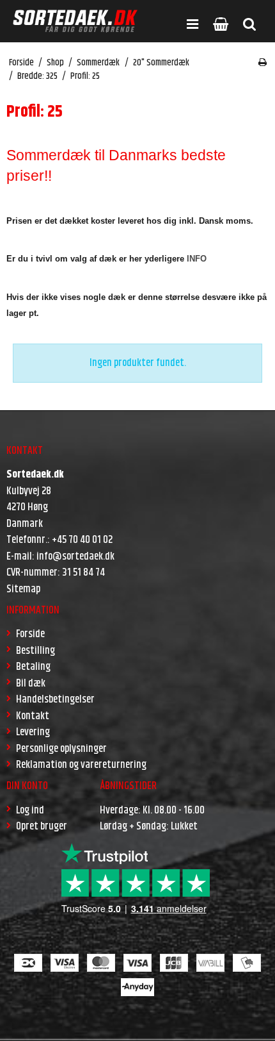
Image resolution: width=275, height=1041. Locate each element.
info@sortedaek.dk (75, 556)
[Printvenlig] (262, 63)
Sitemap (23, 589)
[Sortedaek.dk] (75, 21)
